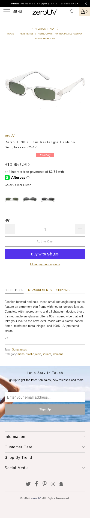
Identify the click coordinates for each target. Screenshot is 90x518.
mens (21, 354)
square (46, 354)
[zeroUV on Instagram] (53, 484)
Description (14, 290)
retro (38, 354)
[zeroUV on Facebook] (36, 484)
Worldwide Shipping (30, 3)
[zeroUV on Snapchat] (61, 484)
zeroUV (10, 135)
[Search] (74, 11)
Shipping (62, 290)
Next (53, 29)
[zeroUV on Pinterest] (44, 484)
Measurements (40, 290)
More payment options (45, 264)
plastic (30, 354)
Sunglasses (19, 349)
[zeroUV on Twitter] (28, 484)
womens (58, 354)
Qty (7, 220)
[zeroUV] (45, 11)
